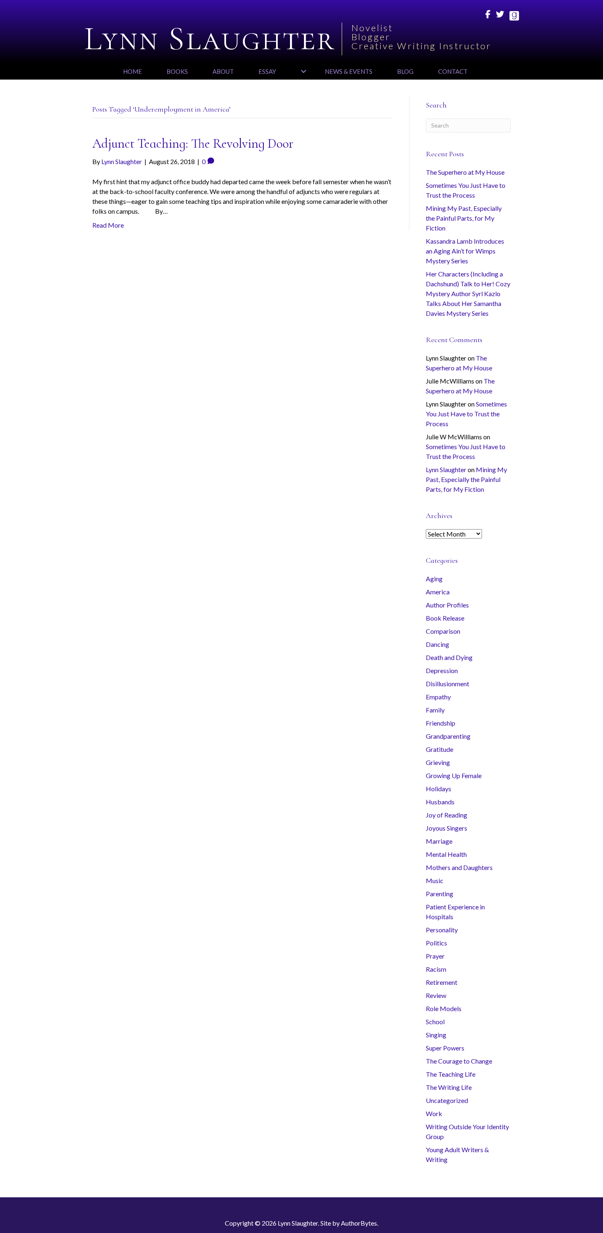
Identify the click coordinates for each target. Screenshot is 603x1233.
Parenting (439, 893)
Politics (436, 943)
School (435, 1021)
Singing (436, 1035)
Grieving (438, 762)
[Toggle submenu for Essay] (303, 71)
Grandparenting (448, 736)
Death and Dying (449, 657)
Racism (436, 969)
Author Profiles (447, 605)
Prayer (435, 956)
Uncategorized (447, 1100)
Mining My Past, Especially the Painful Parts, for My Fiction (464, 218)
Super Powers (445, 1048)
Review (436, 995)
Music (434, 880)
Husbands (440, 802)
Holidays (438, 788)
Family (435, 710)
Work (434, 1113)
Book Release (445, 618)
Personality (442, 930)
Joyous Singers (446, 828)
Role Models (443, 1008)
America (438, 592)
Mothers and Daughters (459, 867)
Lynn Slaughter (446, 469)
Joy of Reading (446, 815)
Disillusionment (447, 683)
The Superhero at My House (465, 172)
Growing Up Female (454, 775)
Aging (434, 578)
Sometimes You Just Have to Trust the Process (466, 413)
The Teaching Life (450, 1074)
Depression (442, 670)
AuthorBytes (359, 1223)
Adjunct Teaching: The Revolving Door (192, 143)
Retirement (441, 982)
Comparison (443, 631)
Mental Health (446, 854)
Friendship (440, 723)
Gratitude (439, 749)
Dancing (437, 644)
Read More (108, 225)
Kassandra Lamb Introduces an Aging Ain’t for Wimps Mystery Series (465, 251)
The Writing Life (449, 1087)
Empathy (438, 697)
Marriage (439, 841)
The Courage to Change (459, 1061)
